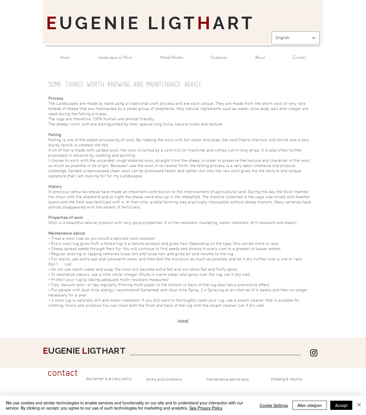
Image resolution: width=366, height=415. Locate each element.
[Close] (359, 405)
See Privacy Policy (205, 408)
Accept (341, 405)
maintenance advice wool (227, 379)
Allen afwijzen (309, 405)
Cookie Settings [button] (274, 405)
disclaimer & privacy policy (109, 379)
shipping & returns (286, 379)
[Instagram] (314, 352)
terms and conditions (164, 379)
